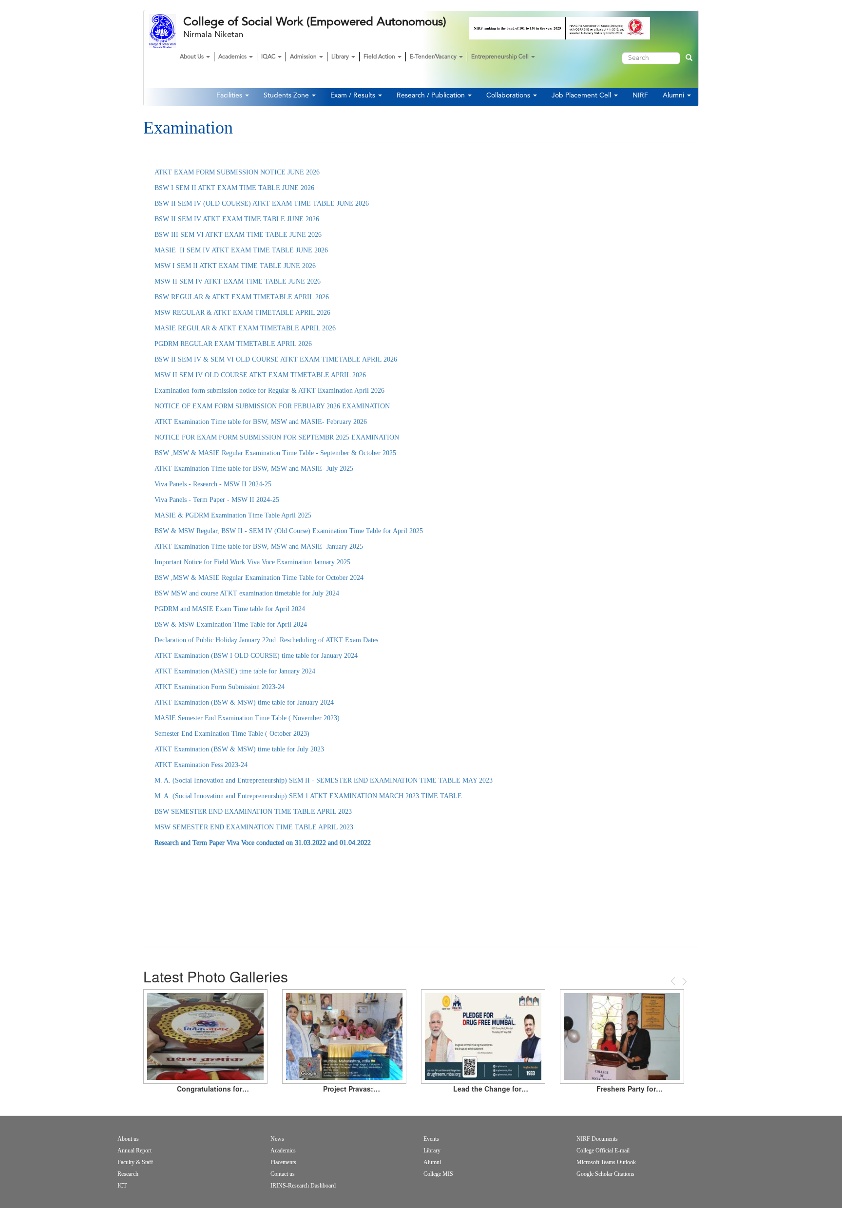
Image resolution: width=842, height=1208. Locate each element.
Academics (233, 57)
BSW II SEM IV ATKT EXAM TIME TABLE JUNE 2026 (236, 219)
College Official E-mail (603, 1150)
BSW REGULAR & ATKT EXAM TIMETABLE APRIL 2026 (241, 297)
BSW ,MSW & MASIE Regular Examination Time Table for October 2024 (259, 577)
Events (431, 1138)
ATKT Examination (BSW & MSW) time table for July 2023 (239, 749)
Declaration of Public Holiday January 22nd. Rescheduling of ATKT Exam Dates (267, 640)
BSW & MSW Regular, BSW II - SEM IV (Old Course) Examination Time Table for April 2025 (288, 531)
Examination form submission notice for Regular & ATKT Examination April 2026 (269, 390)
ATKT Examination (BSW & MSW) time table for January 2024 (244, 702)
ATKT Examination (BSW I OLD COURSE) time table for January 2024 (256, 655)
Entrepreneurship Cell (500, 57)
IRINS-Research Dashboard (303, 1185)
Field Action (380, 57)
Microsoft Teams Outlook (606, 1162)
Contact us (282, 1173)
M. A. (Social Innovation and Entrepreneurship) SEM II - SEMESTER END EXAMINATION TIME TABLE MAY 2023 (323, 780)
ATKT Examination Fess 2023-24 (201, 764)
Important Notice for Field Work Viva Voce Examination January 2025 (252, 562)
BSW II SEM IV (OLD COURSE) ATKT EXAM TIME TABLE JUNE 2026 (261, 203)
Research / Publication (432, 95)
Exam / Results (353, 95)
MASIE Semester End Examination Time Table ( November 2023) (247, 718)
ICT (122, 1185)
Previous (674, 981)
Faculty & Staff (135, 1162)
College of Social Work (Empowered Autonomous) (314, 22)
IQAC (269, 57)
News (277, 1138)
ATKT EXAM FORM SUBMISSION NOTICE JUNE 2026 (237, 172)
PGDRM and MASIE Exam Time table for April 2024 (229, 609)
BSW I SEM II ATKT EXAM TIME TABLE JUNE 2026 (234, 188)
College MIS (438, 1173)
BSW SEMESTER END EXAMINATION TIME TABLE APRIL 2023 (253, 811)
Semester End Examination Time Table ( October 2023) (231, 733)
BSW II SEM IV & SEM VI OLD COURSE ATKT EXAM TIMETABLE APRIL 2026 (275, 359)
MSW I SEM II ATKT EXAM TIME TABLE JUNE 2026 (235, 265)
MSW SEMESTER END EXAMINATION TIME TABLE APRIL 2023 (253, 827)
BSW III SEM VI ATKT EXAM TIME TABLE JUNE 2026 (238, 234)
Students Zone (287, 95)
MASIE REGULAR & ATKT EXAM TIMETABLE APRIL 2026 (245, 328)
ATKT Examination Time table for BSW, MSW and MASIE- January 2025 (259, 546)
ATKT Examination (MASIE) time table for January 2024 (234, 671)
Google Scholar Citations (605, 1173)
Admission (304, 57)
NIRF (640, 95)
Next (684, 981)
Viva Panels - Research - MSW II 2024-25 (212, 484)
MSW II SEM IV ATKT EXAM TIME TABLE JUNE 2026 (237, 281)
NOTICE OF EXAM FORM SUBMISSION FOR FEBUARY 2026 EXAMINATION (272, 406)
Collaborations (509, 95)
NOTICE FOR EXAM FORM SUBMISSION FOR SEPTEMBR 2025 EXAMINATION (276, 437)
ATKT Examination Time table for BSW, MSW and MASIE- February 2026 (260, 421)
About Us (192, 57)
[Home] (166, 31)
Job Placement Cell (582, 95)
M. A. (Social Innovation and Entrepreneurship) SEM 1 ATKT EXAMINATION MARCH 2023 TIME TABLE (308, 796)
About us (128, 1138)
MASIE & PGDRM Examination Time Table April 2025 (232, 515)
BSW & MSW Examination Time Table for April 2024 (230, 624)
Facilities (230, 95)
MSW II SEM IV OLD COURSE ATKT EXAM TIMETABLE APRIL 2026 (260, 375)
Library (340, 57)
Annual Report (134, 1150)
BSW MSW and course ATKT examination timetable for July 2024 (246, 593)
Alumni (674, 95)
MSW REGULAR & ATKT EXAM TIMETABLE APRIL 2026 (242, 312)
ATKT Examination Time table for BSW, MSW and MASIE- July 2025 (254, 468)
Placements (283, 1162)
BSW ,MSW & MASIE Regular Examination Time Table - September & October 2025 (275, 453)
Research (127, 1173)
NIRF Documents (597, 1138)
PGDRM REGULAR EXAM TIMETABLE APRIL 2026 (233, 343)
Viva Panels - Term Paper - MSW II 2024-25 (216, 499)
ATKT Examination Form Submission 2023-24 (219, 686)
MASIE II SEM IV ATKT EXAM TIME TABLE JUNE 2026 (241, 250)
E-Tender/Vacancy (434, 57)
